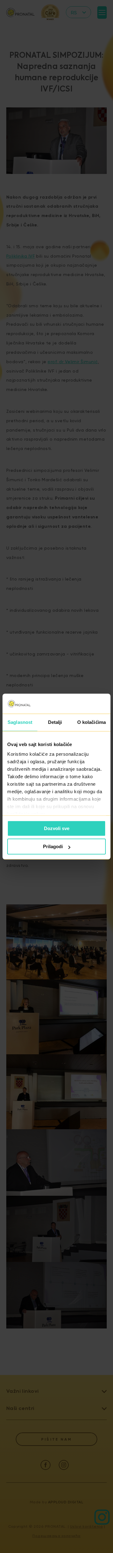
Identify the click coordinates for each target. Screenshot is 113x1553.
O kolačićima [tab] (91, 722)
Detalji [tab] (55, 722)
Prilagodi (53, 846)
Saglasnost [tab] (20, 722)
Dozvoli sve (56, 828)
